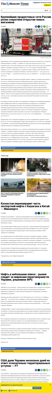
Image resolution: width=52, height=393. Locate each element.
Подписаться (26, 204)
